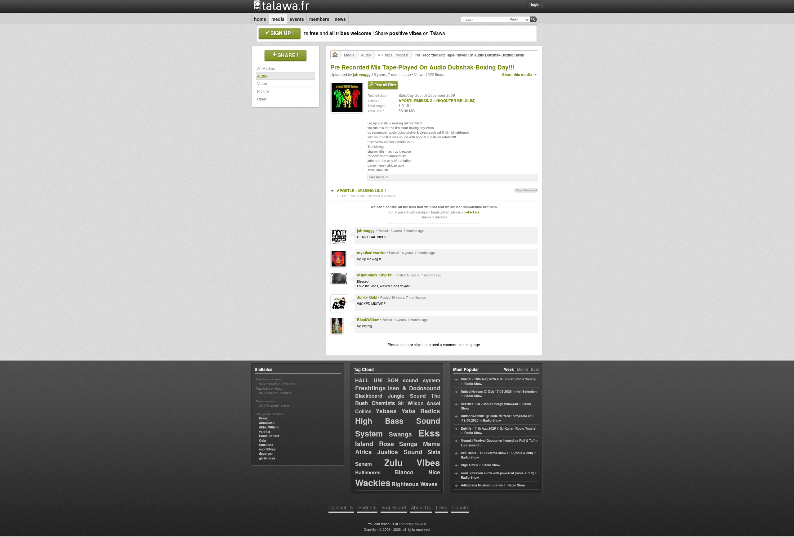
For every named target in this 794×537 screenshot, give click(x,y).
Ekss (429, 432)
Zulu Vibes (412, 462)
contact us (470, 212)
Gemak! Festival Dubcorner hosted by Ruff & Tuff (497, 440)
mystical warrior (371, 252)
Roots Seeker (269, 436)
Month (522, 369)
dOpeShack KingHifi (374, 275)
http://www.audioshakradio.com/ (391, 141)
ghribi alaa (267, 458)
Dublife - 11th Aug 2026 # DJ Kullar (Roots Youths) (498, 428)
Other (261, 98)
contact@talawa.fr (412, 523)
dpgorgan (266, 453)
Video (262, 83)
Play (518, 190)
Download (530, 190)
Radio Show (473, 384)
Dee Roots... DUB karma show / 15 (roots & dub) (497, 453)
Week (509, 369)
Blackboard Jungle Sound (390, 395)
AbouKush (266, 423)
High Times (469, 465)
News (340, 19)
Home (260, 19)
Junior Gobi (367, 297)
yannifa (264, 431)
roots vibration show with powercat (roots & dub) (497, 473)
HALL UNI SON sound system (397, 380)
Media (277, 19)
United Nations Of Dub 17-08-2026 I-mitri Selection (499, 391)
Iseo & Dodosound (414, 388)
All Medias (266, 68)
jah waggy (362, 74)
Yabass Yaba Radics (408, 411)
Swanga (400, 434)
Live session (470, 445)
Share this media (517, 74)
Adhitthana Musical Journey (482, 485)
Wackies (372, 482)
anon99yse (267, 449)
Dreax (263, 418)
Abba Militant (269, 427)
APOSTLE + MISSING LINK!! (361, 190)
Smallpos (266, 445)
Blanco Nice (417, 472)
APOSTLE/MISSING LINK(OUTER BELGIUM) (437, 100)
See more (377, 177)
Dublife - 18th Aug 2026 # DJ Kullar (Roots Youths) (498, 379)
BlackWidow (368, 319)
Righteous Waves (414, 484)
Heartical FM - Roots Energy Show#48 (489, 404)
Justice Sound (400, 452)
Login (535, 4)
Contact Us (341, 507)
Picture (263, 91)
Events (297, 19)
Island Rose (374, 443)
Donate (460, 507)
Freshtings (370, 388)
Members (319, 19)
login (404, 344)
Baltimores (368, 472)
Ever (535, 369)
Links (441, 507)
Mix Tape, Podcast (392, 54)
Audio (262, 75)
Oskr (262, 440)
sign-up (420, 344)
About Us (421, 507)
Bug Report (393, 507)
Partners (367, 507)
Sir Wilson (411, 403)
